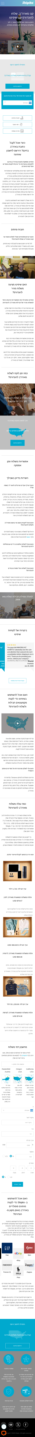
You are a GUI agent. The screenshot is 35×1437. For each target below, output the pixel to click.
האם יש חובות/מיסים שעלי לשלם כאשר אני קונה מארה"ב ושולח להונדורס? (18, 238)
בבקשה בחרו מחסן (18, 1064)
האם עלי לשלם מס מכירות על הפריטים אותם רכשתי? (18, 770)
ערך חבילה (30, 1140)
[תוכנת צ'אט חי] (3, 1433)
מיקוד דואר (30, 1117)
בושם (28, 537)
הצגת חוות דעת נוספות (17, 680)
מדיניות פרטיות (20, 1429)
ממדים (31, 1163)
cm (11, 1177)
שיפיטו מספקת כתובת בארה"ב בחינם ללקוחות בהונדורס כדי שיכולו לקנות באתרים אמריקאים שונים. (18, 164)
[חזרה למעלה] (3, 1426)
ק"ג (6, 1156)
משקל (32, 1152)
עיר (32, 1129)
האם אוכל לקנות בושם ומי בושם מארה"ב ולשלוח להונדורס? (19, 524)
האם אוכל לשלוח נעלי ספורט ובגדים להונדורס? (21, 569)
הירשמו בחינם (17, 86)
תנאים (11, 1429)
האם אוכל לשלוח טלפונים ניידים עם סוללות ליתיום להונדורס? (18, 545)
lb (13, 1156)
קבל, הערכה (17, 1184)
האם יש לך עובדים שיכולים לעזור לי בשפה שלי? (19, 486)
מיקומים (24, 1055)
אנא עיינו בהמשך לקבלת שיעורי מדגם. (20, 854)
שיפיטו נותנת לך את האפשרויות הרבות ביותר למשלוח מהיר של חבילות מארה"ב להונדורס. (18, 301)
